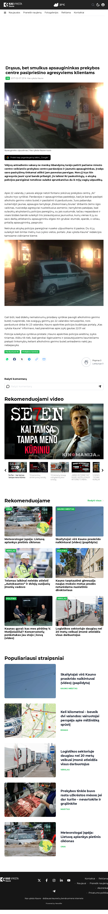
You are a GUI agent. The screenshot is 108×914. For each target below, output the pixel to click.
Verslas (10, 551)
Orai (8, 509)
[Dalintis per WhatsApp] (7, 359)
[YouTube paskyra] (68, 880)
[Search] (93, 4)
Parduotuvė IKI (12, 352)
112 (7, 78)
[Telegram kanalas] (54, 891)
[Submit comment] (100, 386)
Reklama (66, 12)
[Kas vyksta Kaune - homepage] (15, 4)
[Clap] (86, 362)
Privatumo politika (98, 893)
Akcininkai (102, 888)
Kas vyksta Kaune (35, 78)
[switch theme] (98, 5)
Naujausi (81, 883)
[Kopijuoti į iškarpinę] (36, 359)
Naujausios (14, 12)
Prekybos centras (30, 352)
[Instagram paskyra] (54, 880)
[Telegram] (29, 359)
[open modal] (103, 4)
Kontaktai (79, 12)
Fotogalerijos (51, 12)
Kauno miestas (65, 509)
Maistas (65, 809)
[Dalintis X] (21, 359)
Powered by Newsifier (54, 903)
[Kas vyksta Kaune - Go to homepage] (12, 879)
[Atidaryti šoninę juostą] (5, 12)
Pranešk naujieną (32, 12)
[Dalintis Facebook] (14, 359)
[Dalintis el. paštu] (44, 359)
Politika (62, 551)
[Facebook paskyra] (46, 880)
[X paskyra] (39, 880)
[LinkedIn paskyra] (61, 880)
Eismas (64, 730)
